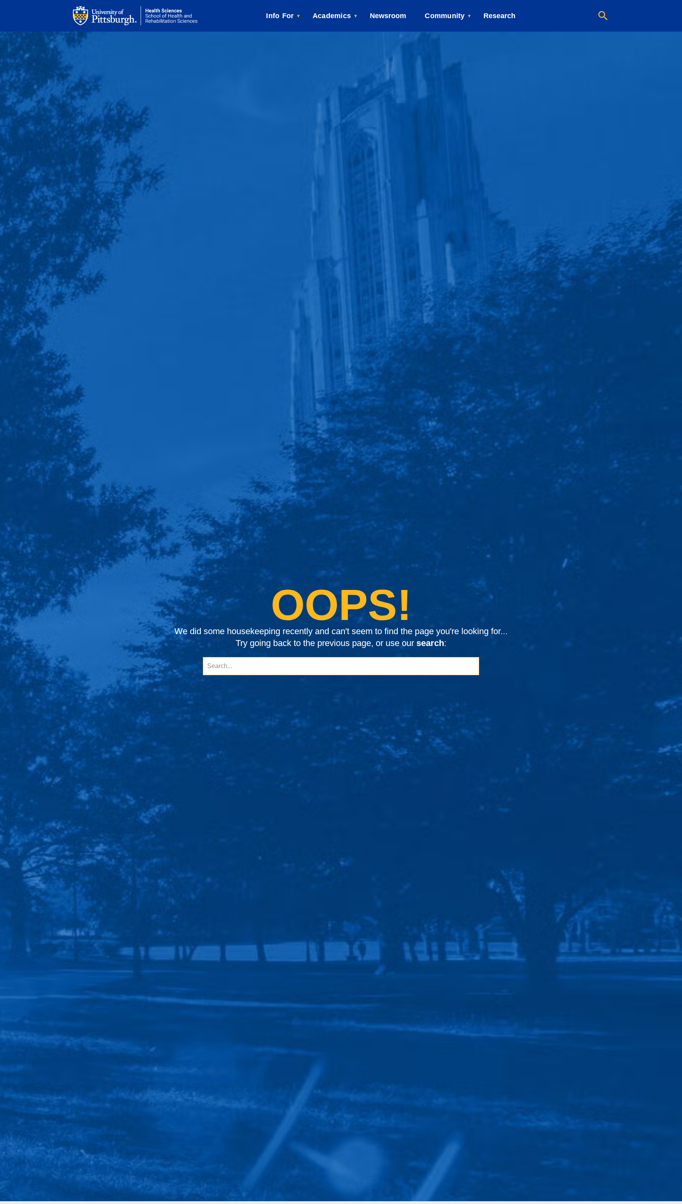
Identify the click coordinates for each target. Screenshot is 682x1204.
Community (445, 16)
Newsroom (388, 16)
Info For (280, 16)
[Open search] (603, 15)
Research (499, 16)
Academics (332, 16)
